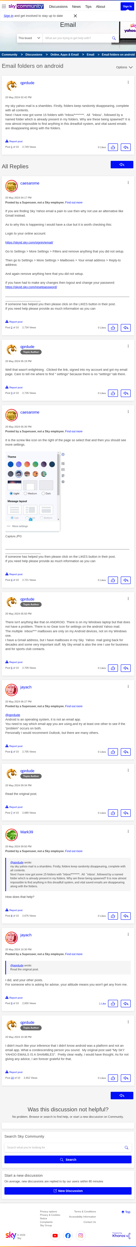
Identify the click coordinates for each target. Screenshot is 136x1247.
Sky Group (46, 1225)
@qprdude (12, 715)
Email (68, 24)
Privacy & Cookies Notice (50, 1216)
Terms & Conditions (85, 1211)
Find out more (74, 202)
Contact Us (90, 1222)
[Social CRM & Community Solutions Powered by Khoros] (121, 1235)
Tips (88, 7)
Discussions (58, 7)
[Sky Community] (26, 6)
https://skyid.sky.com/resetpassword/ (31, 287)
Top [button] (127, 1212)
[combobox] (77, 38)
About (100, 7)
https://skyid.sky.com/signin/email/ (29, 242)
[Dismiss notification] (75, 16)
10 (12, 1077)
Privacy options (48, 1211)
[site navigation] (4, 6)
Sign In (127, 6)
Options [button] (121, 67)
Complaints (46, 1222)
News (76, 7)
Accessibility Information (82, 1216)
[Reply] (126, 147)
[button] (128, 82)
